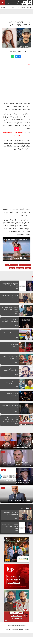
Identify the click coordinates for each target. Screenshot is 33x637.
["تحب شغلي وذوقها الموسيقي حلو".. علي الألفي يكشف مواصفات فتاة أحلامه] (16, 458)
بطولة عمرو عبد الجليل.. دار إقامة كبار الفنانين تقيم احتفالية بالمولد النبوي (10, 284)
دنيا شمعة (22, 52)
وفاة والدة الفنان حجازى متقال (11, 332)
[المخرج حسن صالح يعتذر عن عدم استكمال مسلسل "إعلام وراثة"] (26, 371)
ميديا (18, 7)
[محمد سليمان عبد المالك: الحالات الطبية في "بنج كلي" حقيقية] (26, 384)
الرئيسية (29, 7)
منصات (3, 7)
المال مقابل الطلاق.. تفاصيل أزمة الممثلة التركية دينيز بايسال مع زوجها (10, 309)
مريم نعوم (28, 268)
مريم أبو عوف (9, 265)
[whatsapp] (12, 56)
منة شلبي (12, 268)
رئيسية (15, 265)
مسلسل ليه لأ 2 (20, 268)
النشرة (23, 7)
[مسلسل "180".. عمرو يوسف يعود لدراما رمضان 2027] (26, 298)
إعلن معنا (8, 629)
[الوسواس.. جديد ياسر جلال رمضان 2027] (26, 408)
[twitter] (16, 56)
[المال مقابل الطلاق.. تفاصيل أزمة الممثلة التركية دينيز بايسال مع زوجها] (26, 310)
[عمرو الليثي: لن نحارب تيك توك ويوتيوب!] (16, 494)
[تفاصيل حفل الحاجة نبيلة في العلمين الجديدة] (26, 396)
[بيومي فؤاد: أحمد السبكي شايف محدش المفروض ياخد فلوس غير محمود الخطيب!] (16, 441)
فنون (13, 7)
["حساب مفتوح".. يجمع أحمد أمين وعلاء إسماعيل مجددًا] (26, 359)
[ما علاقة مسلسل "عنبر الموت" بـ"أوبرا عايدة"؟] (26, 347)
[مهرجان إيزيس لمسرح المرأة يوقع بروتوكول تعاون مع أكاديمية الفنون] (26, 322)
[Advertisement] (16, 83)
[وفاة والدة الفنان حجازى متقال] (26, 334)
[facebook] (19, 56)
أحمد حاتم (28, 265)
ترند (8, 7)
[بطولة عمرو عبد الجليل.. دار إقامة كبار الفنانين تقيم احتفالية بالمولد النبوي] (26, 286)
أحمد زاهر (22, 265)
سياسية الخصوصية (17, 629)
